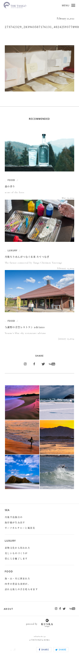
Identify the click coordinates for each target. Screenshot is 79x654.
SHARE (44, 649)
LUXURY (13, 250)
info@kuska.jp (39, 636)
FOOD (12, 180)
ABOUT (8, 608)
